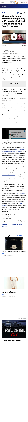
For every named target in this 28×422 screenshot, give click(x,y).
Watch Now (23, 2)
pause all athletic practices (8, 175)
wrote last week (21, 193)
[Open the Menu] (2, 2)
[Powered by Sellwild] (24, 318)
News (4, 12)
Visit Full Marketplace (21, 235)
